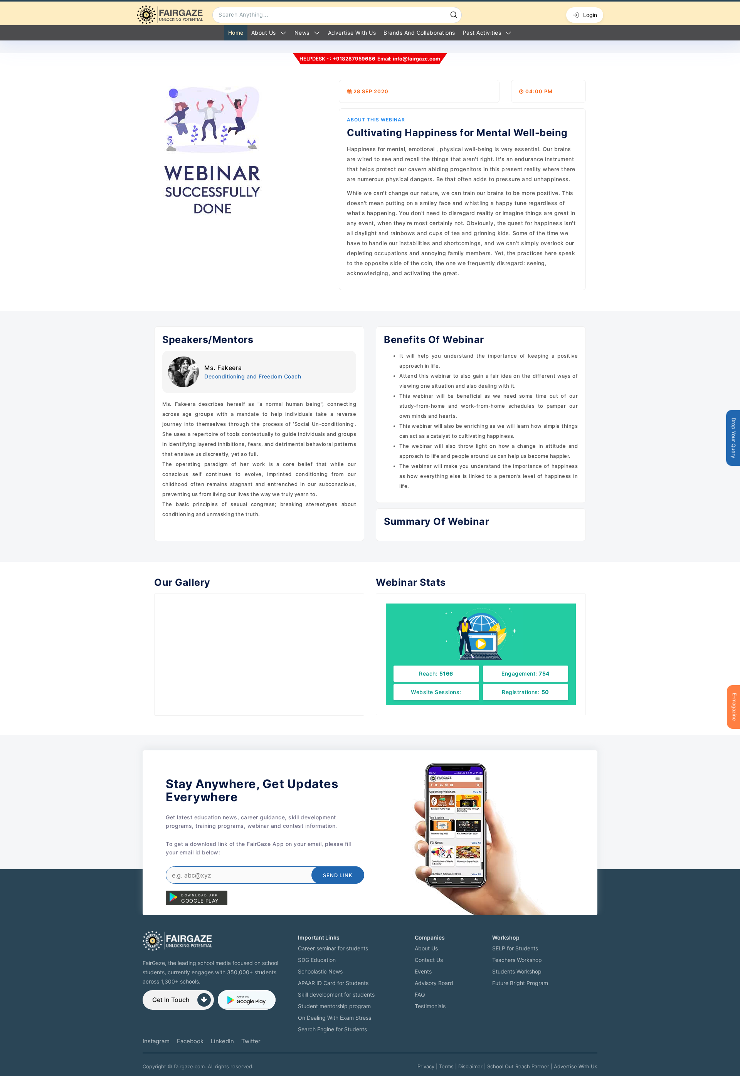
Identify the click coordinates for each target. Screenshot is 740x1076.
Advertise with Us (352, 32)
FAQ (420, 994)
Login (590, 15)
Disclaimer (470, 1066)
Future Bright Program (520, 983)
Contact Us (429, 960)
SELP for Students (515, 948)
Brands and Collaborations (419, 32)
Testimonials (430, 1006)
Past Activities (482, 32)
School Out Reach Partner (518, 1066)
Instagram (156, 1041)
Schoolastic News (320, 971)
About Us (263, 32)
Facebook (190, 1041)
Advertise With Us (575, 1066)
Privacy (425, 1066)
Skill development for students (336, 994)
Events (423, 971)
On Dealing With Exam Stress (334, 1017)
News (301, 32)
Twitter (251, 1041)
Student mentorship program (334, 1006)
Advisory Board (434, 983)
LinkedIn (222, 1041)
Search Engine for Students (332, 1029)
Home (236, 32)
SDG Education (317, 960)
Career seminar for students (333, 948)
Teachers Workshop (517, 960)
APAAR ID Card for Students (333, 983)
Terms (446, 1066)
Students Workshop (517, 971)
